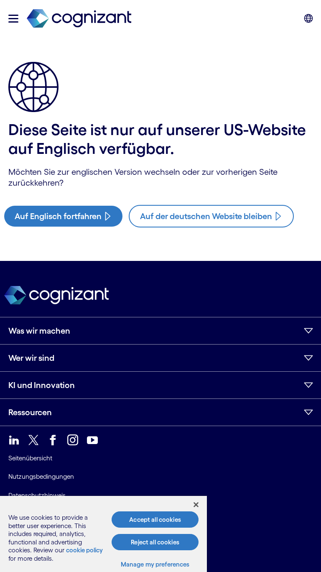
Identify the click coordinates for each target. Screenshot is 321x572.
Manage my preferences (155, 564)
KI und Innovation (41, 385)
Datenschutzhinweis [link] (37, 495)
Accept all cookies (155, 519)
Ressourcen (30, 412)
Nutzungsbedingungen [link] (41, 476)
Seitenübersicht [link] (30, 458)
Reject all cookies (155, 542)
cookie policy (84, 550)
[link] (79, 18)
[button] (13, 18)
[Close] (196, 504)
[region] (103, 534)
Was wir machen (39, 330)
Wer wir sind (31, 358)
